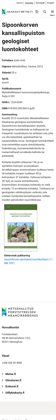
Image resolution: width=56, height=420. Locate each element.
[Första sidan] (37, 11)
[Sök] (45, 11)
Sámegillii (40, 3)
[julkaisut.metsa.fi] (20, 312)
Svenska (29, 3)
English (50, 3)
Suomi (19, 3)
